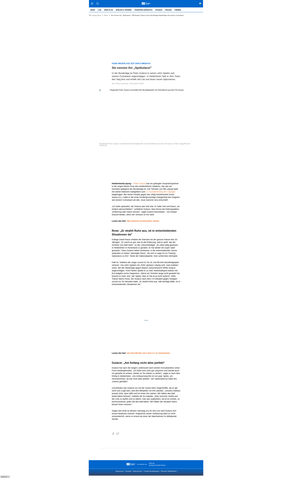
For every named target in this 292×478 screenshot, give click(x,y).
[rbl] (131, 464)
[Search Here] (97, 3)
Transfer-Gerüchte (143, 10)
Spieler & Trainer (124, 10)
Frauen (168, 10)
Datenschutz (137, 471)
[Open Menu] (92, 3)
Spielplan (108, 10)
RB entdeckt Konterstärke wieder (143, 221)
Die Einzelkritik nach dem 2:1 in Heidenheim (148, 353)
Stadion (158, 10)
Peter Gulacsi (139, 183)
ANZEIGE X (5, 477)
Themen (177, 10)
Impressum (120, 471)
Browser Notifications (168, 471)
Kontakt (128, 471)
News (92, 10)
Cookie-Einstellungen (151, 471)
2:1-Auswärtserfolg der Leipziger (160, 192)
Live (99, 10)
